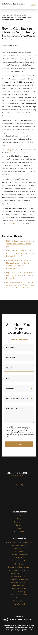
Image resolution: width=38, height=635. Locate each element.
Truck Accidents (19, 601)
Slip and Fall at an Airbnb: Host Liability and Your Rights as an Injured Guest (19, 275)
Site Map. (24, 631)
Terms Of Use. (16, 631)
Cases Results (19, 522)
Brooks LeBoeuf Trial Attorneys (12, 15)
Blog (25, 15)
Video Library (19, 531)
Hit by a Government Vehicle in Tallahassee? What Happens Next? (20, 243)
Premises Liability (19, 589)
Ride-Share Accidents (19, 595)
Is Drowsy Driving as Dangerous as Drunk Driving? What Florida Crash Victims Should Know (20, 285)
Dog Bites (19, 564)
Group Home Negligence (19, 570)
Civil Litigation (19, 558)
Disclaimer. (17, 629)
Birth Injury (19, 548)
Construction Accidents (19, 561)
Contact (19, 525)
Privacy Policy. (27, 629)
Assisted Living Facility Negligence (19, 542)
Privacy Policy (19, 435)
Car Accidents (19, 552)
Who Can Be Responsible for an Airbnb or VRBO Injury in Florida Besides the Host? (20, 253)
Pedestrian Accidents (19, 582)
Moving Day (6, 150)
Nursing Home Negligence (19, 579)
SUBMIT (19, 444)
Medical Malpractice (19, 573)
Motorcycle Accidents (19, 576)
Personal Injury (19, 585)
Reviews (19, 528)
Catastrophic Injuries (19, 555)
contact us (12, 224)
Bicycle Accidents (19, 545)
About (19, 516)
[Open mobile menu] (33, 4)
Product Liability (19, 592)
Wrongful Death (19, 604)
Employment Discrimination (19, 567)
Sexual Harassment (19, 598)
